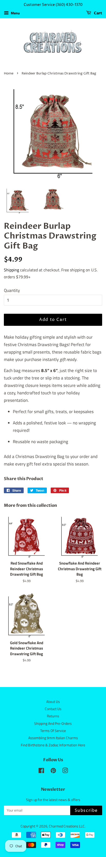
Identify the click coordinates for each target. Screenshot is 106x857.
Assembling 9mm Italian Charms (53, 738)
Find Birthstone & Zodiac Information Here (53, 745)
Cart (97, 13)
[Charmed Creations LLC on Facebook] (41, 771)
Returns (53, 716)
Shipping (11, 270)
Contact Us (53, 709)
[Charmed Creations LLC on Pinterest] (53, 771)
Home (8, 73)
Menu (15, 13)
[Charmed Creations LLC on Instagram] (65, 771)
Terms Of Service (53, 731)
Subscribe (86, 810)
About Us (53, 701)
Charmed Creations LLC (67, 826)
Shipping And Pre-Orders (53, 723)
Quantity (12, 290)
